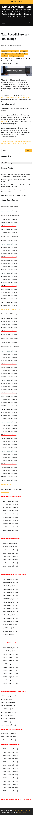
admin (5, 64)
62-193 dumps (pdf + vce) (8, 696)
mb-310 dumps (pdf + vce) (10, 599)
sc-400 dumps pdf (14, 51)
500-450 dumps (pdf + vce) (9, 402)
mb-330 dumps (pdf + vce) (10, 605)
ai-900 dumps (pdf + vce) (8, 702)
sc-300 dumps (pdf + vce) (8, 736)
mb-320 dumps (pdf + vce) (10, 602)
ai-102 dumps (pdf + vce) (10, 546)
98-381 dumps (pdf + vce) (10, 784)
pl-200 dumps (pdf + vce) (10, 628)
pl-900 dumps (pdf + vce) (8, 718)
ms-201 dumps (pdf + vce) (10, 664)
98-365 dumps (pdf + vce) (10, 765)
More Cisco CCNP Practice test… (11, 309)
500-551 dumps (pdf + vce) (9, 393)
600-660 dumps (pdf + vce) (9, 415)
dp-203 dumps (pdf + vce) (10, 563)
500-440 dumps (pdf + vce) (9, 399)
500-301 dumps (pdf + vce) (9, 367)
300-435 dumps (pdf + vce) (9, 257)
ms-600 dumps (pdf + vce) (10, 680)
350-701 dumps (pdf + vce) (9, 327)
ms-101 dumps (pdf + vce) (10, 657)
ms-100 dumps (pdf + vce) (10, 654)
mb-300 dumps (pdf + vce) (10, 595)
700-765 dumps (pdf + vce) (9, 464)
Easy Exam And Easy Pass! (16, 6)
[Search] (29, 22)
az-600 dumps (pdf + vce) (10, 530)
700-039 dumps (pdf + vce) (9, 425)
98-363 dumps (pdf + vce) (10, 758)
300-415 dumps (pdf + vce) (9, 244)
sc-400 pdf (5, 56)
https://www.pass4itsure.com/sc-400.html (15, 97)
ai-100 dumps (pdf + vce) (10, 543)
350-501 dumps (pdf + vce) (9, 321)
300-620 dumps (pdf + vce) (9, 276)
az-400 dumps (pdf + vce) (10, 523)
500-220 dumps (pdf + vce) (9, 409)
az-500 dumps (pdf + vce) (10, 527)
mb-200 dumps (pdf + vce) (10, 579)
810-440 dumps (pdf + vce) (9, 477)
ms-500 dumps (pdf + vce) (10, 677)
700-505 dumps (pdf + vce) (9, 444)
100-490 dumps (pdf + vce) (9, 354)
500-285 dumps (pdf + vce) (9, 412)
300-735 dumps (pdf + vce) (9, 302)
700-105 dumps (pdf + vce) (9, 428)
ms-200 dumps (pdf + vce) (10, 660)
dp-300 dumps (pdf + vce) (10, 566)
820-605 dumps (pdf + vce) (9, 480)
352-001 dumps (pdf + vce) (9, 342)
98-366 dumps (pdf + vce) (10, 768)
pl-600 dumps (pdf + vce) (10, 634)
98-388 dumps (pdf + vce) (10, 791)
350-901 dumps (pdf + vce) (9, 222)
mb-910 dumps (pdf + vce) (8, 712)
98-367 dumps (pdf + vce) (10, 771)
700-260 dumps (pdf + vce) (9, 435)
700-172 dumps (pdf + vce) (9, 431)
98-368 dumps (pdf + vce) (10, 775)
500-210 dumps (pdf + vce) (9, 406)
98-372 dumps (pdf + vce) (10, 778)
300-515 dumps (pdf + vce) (9, 263)
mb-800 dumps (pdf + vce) (10, 621)
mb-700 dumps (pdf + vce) (10, 618)
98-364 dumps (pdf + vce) (10, 762)
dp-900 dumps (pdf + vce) (8, 705)
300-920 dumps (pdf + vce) (9, 232)
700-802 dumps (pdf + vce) (9, 467)
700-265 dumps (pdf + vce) (9, 438)
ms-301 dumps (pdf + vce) (10, 673)
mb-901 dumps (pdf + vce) (8, 709)
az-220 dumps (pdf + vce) (10, 514)
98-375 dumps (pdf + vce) (10, 781)
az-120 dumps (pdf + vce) (10, 504)
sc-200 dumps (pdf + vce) (8, 733)
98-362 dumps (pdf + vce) (10, 755)
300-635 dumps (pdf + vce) (9, 282)
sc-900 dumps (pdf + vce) (8, 725)
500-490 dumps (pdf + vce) (9, 377)
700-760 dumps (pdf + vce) (9, 457)
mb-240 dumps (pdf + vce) (10, 592)
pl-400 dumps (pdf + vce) (10, 631)
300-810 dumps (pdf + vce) (9, 305)
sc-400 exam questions (21, 53)
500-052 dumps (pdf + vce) (9, 364)
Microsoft (4, 51)
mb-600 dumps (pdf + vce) (10, 615)
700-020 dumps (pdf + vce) (9, 418)
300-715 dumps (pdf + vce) (9, 289)
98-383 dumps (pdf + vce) (10, 787)
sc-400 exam (23, 51)
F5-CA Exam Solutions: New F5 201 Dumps (13, 195)
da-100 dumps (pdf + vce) (10, 550)
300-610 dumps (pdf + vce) (9, 270)
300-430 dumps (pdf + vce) (9, 253)
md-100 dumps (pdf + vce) (10, 647)
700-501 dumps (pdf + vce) (9, 441)
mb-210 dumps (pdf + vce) (10, 582)
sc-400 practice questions (16, 56)
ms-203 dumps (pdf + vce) (10, 667)
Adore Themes (21, 812)
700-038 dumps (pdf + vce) (9, 422)
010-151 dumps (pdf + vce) (9, 351)
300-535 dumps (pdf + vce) (9, 266)
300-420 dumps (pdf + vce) (9, 247)
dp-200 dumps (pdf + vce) (10, 556)
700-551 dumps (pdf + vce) (9, 447)
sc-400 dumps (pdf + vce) (8, 740)
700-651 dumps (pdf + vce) (9, 451)
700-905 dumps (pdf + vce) (9, 473)
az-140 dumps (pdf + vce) (10, 507)
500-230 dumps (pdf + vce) (9, 370)
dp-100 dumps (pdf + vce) (10, 553)
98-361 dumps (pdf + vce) (10, 752)
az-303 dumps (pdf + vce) (10, 517)
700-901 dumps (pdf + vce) (9, 470)
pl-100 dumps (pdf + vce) (10, 624)
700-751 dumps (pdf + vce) (9, 460)
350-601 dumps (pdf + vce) (9, 324)
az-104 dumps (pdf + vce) (10, 501)
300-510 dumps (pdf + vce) (9, 260)
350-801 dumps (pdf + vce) (9, 331)
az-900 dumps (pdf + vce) (8, 699)
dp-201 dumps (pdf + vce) (10, 559)
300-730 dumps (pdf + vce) (9, 299)
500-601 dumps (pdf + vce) (9, 380)
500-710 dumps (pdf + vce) (9, 386)
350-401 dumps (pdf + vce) (9, 318)
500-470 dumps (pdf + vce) (9, 389)
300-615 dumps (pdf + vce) (9, 273)
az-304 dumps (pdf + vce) (10, 520)
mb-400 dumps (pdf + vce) (10, 608)
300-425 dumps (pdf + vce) (9, 250)
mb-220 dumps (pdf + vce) (10, 586)
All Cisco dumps (6, 484)
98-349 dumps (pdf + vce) (10, 749)
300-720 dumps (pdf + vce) (9, 292)
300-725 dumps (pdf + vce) (9, 295)
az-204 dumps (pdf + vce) (10, 510)
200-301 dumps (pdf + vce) (9, 211)
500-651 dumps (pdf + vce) (9, 383)
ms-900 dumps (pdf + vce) (8, 722)
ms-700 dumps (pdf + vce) (10, 683)
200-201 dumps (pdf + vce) (9, 357)
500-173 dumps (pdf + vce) (9, 360)
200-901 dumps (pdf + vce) (9, 219)
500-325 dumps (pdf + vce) (9, 373)
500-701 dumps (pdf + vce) (9, 396)
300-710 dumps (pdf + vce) (9, 286)
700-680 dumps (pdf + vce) (9, 454)
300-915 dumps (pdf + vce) (9, 229)
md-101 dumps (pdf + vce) (10, 651)
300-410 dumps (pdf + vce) (9, 240)
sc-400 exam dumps (7, 53)
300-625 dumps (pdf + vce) (9, 279)
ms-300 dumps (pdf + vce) (10, 670)
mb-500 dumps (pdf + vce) (10, 611)
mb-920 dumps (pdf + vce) (8, 715)
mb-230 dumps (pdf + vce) (10, 589)
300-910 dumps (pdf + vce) (9, 226)
